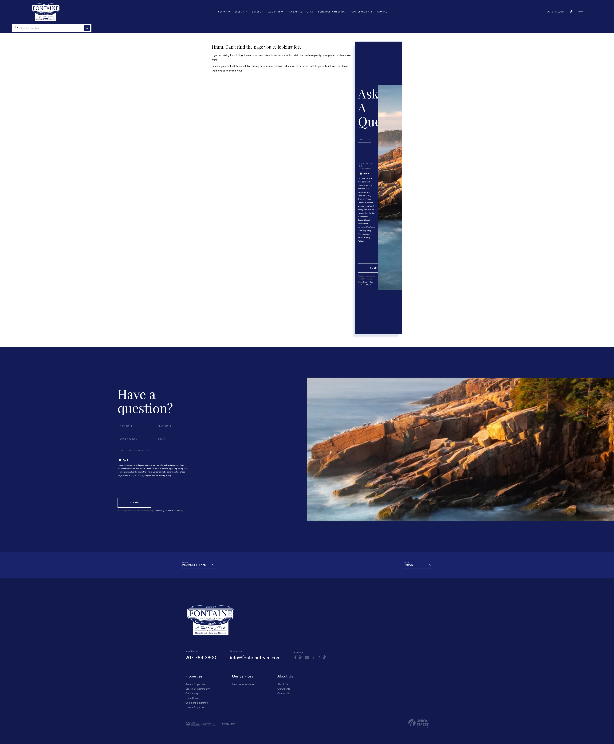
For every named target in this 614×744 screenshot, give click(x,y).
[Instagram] (318, 657)
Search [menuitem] (223, 11)
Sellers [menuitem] (240, 11)
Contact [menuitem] (383, 11)
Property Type (194, 565)
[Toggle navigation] (581, 11)
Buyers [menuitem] (256, 11)
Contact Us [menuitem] (283, 693)
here (262, 66)
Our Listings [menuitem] (192, 693)
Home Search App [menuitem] (361, 11)
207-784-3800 (200, 657)
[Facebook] (295, 657)
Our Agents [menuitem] (283, 688)
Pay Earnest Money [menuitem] (300, 11)
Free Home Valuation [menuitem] (243, 684)
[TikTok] (324, 657)
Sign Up (550, 12)
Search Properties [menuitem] (195, 684)
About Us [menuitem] (274, 11)
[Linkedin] (300, 657)
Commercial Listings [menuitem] (196, 702)
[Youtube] (307, 657)
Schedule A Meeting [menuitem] (331, 11)
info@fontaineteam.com (255, 657)
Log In (561, 12)
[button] (87, 28)
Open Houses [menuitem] (192, 698)
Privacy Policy (368, 282)
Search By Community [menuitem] (197, 688)
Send (375, 268)
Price (409, 565)
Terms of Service (366, 285)
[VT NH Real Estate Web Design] (418, 723)
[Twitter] (313, 657)
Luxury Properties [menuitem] (195, 707)
